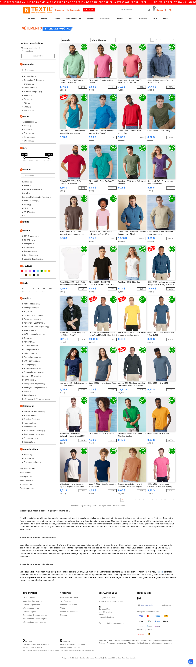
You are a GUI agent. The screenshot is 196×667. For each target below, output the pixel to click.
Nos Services (65, 601)
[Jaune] (45, 271)
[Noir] (34, 275)
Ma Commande (73, 10)
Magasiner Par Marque (32, 601)
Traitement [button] (28, 406)
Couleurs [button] (27, 266)
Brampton (153, 640)
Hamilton (135, 640)
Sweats (57, 18)
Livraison (59, 10)
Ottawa (169, 640)
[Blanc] (22, 275)
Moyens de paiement (69, 598)
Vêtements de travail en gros (35, 618)
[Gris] (38, 275)
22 (169, 40)
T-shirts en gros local (31, 605)
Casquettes (104, 18)
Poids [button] (26, 222)
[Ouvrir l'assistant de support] (190, 661)
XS (23, 288)
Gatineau (126, 640)
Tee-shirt (44, 18)
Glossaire (64, 615)
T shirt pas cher (26, 484)
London (161, 640)
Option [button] (26, 230)
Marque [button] (27, 169)
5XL (37, 291)
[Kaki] (30, 275)
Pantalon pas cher (27, 488)
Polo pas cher (25, 472)
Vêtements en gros (31, 608)
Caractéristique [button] (30, 449)
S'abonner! (166, 605)
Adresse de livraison (68, 605)
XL (44, 288)
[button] (149, 10)
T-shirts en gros (29, 612)
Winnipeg (131, 643)
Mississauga (157, 643)
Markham (168, 643)
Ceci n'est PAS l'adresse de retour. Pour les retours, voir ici (41, 650)
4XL (30, 291)
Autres (165, 18)
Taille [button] (25, 283)
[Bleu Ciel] (38, 271)
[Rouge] (22, 271)
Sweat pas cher (26, 476)
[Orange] (49, 271)
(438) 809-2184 (108, 598)
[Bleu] (34, 271)
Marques (31, 18)
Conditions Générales (87, 658)
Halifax (140, 643)
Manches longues (73, 18)
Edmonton (111, 643)
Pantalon (119, 18)
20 (165, 500)
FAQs (62, 608)
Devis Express (29, 598)
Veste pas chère (26, 480)
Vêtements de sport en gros (34, 622)
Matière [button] (27, 298)
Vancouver (121, 643)
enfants (160, 571)
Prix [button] (25, 148)
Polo (131, 18)
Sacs (155, 18)
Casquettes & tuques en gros (35, 615)
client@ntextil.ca (105, 612)
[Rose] (26, 271)
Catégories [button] (28, 64)
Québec (117, 640)
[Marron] (26, 275)
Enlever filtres (38, 56)
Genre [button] (26, 116)
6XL (44, 291)
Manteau (90, 18)
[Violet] (30, 271)
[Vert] (41, 271)
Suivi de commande (115, 623)
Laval (110, 640)
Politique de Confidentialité (70, 658)
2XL (50, 288)
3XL (23, 291)
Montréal (102, 640)
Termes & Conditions (68, 612)
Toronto (144, 640)
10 (161, 500)
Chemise (143, 18)
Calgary (102, 643)
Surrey (147, 643)
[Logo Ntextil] (38, 10)
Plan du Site (99, 658)
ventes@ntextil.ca (106, 617)
